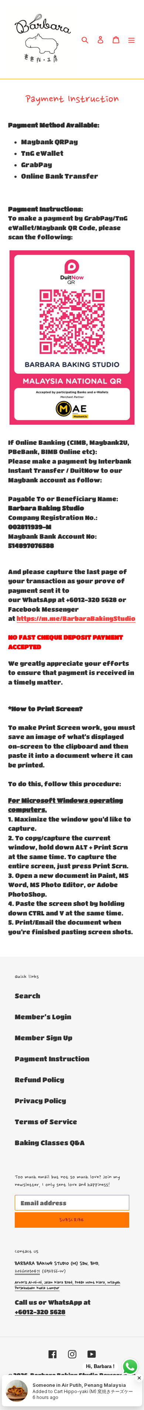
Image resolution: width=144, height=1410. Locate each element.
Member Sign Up (43, 1037)
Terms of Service (46, 1121)
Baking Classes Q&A (50, 1142)
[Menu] (131, 39)
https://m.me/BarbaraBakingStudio (76, 618)
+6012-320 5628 (40, 1311)
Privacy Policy (40, 1100)
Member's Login (43, 1016)
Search (27, 995)
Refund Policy (39, 1079)
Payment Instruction (52, 1058)
